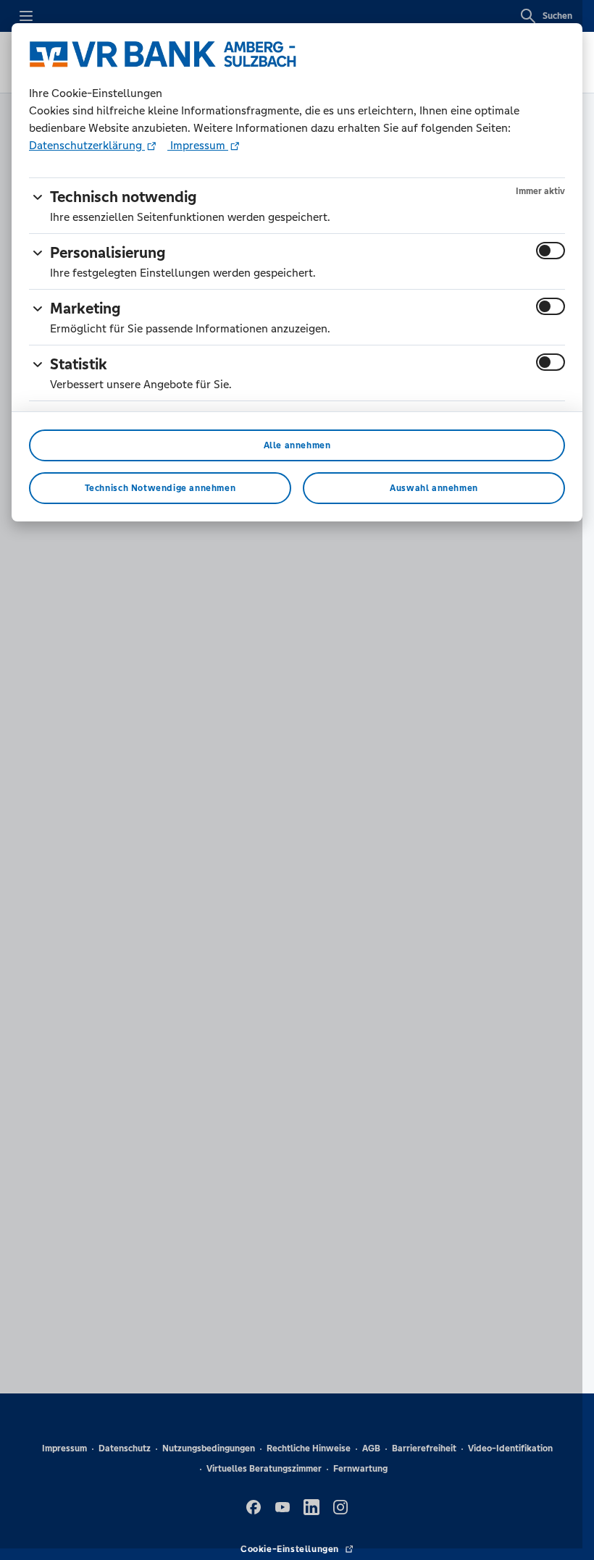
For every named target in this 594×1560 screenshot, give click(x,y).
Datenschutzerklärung (87, 145)
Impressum (197, 145)
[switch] (550, 250)
